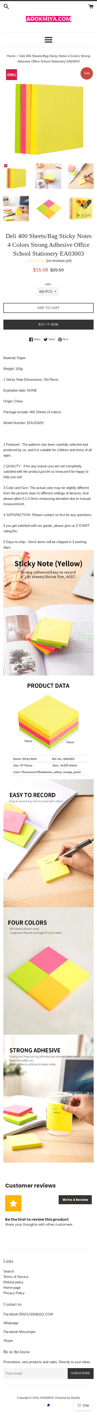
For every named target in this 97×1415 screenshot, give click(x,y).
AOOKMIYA (47, 1397)
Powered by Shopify (67, 1397)
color (48, 284)
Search (8, 1271)
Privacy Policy (14, 1293)
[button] (48, 261)
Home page (12, 1287)
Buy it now (48, 324)
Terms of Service (15, 1277)
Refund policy (13, 1282)
